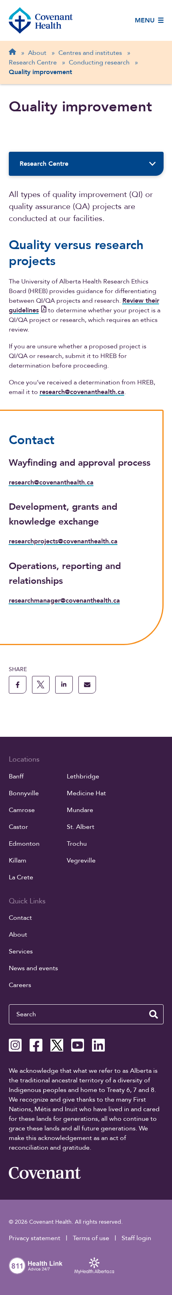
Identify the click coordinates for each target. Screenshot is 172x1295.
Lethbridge (83, 776)
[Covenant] (45, 1173)
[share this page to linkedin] (64, 685)
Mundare (80, 810)
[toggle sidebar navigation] (153, 164)
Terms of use (91, 1238)
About (18, 934)
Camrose (22, 810)
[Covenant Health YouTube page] (77, 1045)
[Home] (41, 20)
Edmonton (24, 843)
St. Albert (80, 826)
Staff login (136, 1238)
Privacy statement (34, 1238)
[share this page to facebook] (17, 685)
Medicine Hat (86, 793)
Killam (17, 860)
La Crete (21, 877)
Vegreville (81, 860)
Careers (20, 985)
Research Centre (44, 163)
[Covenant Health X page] (56, 1045)
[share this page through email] (87, 685)
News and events (33, 968)
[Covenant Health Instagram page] (15, 1045)
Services (21, 951)
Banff (16, 776)
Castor (18, 826)
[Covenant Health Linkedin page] (98, 1045)
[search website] (154, 1014)
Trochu (77, 843)
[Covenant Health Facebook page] (36, 1045)
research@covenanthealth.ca (82, 392)
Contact (20, 917)
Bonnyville (24, 793)
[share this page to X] (41, 685)
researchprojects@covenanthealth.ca (63, 541)
